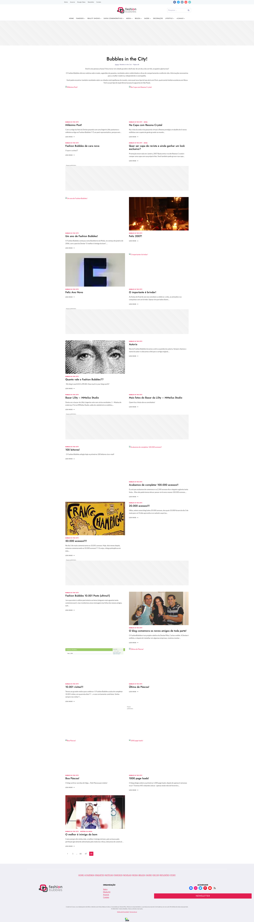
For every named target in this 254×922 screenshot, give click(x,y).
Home (71, 18)
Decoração (158, 18)
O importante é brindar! (142, 292)
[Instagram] (182, 2)
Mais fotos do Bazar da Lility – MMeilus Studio (155, 397)
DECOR (156, 875)
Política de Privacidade (123, 912)
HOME (81, 875)
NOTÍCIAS (109, 875)
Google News (81, 2)
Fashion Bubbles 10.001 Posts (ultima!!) (87, 596)
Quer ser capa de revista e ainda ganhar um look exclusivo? (157, 147)
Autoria (133, 344)
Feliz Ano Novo (74, 292)
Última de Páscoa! (139, 687)
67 (86, 854)
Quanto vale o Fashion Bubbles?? (84, 379)
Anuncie (72, 2)
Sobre (66, 2)
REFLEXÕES (164, 875)
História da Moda (86, 831)
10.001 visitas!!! (74, 687)
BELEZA (142, 875)
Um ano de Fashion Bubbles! (81, 236)
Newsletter (91, 2)
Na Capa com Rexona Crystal (145, 125)
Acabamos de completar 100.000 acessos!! (153, 485)
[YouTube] (186, 2)
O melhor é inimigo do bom (81, 834)
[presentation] (95, 102)
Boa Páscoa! (72, 778)
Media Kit (106, 892)
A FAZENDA (89, 875)
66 (81, 854)
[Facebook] (174, 2)
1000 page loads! (139, 778)
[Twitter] (178, 2)
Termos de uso (133, 912)
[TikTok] (189, 2)
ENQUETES (99, 875)
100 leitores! (72, 450)
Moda (146, 122)
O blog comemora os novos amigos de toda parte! (157, 631)
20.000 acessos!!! (139, 506)
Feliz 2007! (135, 236)
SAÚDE (149, 875)
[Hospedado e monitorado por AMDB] (127, 919)
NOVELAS (127, 875)
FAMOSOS (118, 875)
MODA (135, 875)
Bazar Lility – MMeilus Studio (82, 397)
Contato (98, 2)
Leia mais (70, 137)
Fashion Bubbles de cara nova (82, 146)
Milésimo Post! (73, 125)
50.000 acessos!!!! (76, 541)
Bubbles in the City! (72, 122)
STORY (173, 875)
